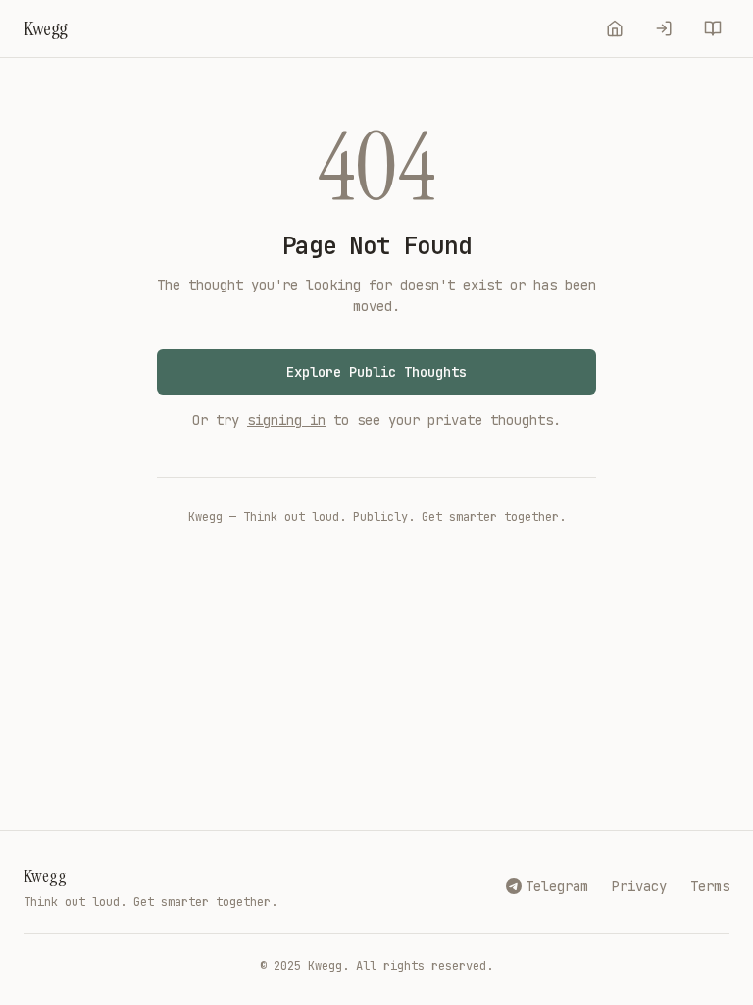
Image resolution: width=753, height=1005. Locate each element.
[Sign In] (663, 28)
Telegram (557, 886)
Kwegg (45, 876)
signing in (286, 420)
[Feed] (614, 28)
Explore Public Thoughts (376, 372)
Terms (709, 886)
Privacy (639, 886)
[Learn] (712, 28)
